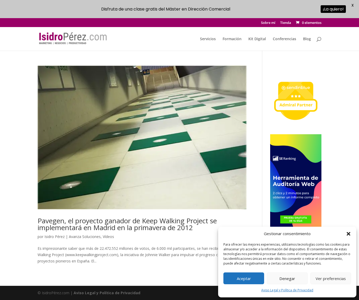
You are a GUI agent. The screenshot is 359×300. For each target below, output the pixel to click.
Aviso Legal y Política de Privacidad (287, 290)
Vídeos (108, 236)
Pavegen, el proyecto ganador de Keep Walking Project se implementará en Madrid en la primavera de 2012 (127, 224)
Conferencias (284, 39)
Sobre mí (268, 23)
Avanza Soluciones (85, 236)
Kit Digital (257, 39)
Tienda (285, 23)
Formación (232, 39)
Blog (307, 39)
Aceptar (244, 278)
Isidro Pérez (54, 236)
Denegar (287, 278)
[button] (348, 233)
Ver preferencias (331, 278)
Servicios (208, 39)
